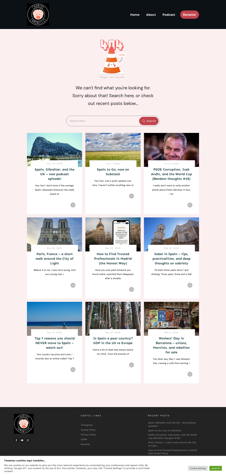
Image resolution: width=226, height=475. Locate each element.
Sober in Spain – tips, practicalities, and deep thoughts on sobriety (171, 258)
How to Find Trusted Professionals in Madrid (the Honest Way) (113, 258)
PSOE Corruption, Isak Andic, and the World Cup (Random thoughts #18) (171, 174)
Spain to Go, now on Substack (164, 430)
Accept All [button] (215, 468)
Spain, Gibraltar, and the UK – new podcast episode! (54, 174)
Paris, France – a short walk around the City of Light (54, 258)
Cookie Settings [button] (198, 468)
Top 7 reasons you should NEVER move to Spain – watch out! (55, 343)
